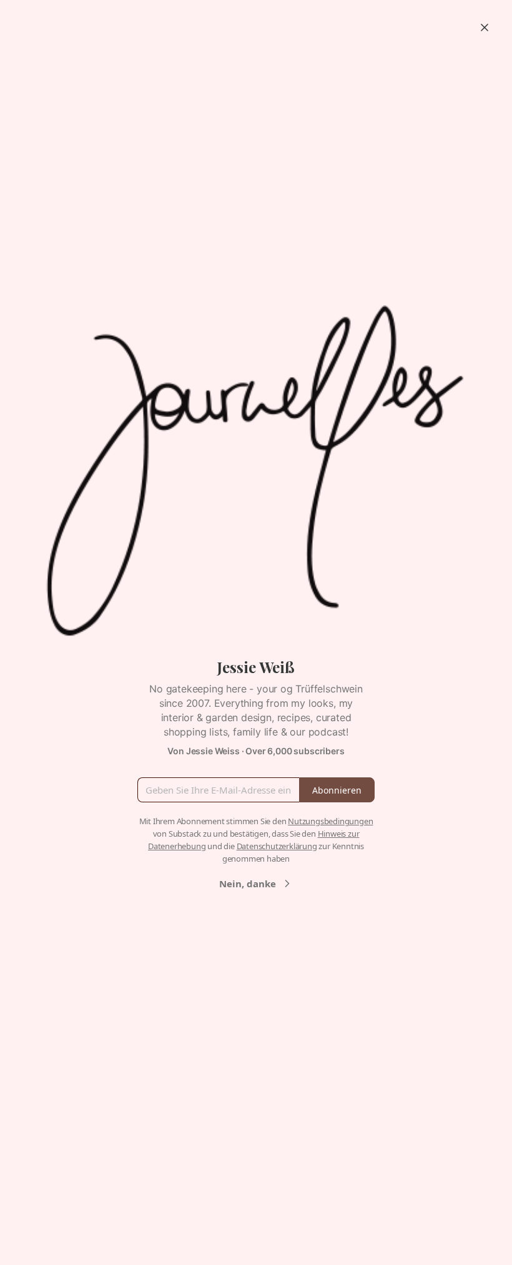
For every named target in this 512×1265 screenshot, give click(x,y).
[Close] (484, 27)
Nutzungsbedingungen (330, 821)
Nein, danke (247, 883)
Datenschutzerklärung (277, 846)
